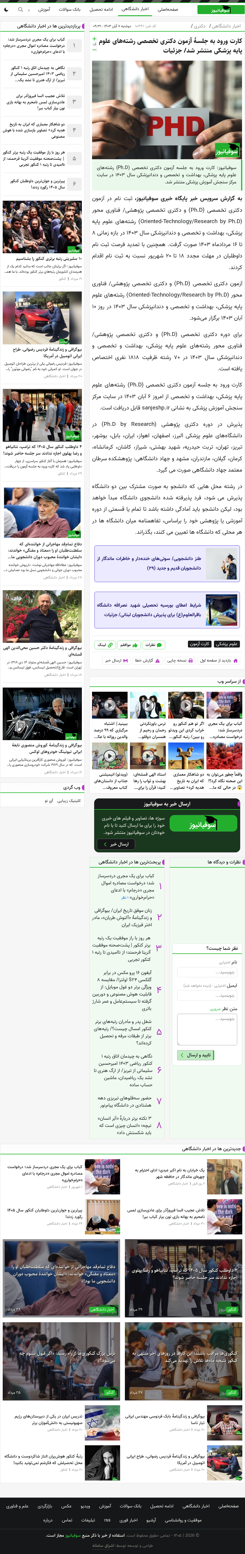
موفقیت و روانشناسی (183, 1520)
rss (107, 1520)
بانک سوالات (69, 9)
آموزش (44, 9)
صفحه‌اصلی (168, 9)
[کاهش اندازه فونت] (94, 49)
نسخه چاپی (176, 660)
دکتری (198, 26)
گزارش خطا (144, 660)
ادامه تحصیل (101, 9)
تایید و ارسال (199, 1055)
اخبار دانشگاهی (135, 9)
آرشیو (151, 1520)
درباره (48, 1520)
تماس (67, 1520)
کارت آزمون (199, 644)
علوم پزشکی (227, 644)
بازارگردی (45, 1506)
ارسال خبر (113, 660)
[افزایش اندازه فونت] (94, 38)
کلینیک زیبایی (69, 801)
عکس (66, 1506)
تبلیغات (88, 1520)
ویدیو (85, 1506)
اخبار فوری (128, 1520)
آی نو (49, 801)
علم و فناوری (17, 1506)
